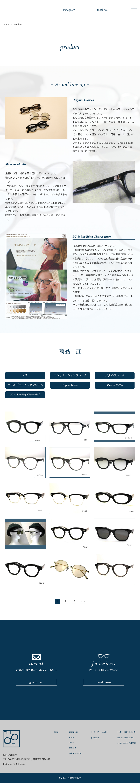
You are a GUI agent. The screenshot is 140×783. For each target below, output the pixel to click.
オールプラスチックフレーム (25, 385)
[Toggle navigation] (134, 10)
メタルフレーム (114, 375)
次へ (83, 601)
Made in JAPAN (115, 385)
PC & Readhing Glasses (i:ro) (25, 394)
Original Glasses (70, 385)
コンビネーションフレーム (70, 375)
